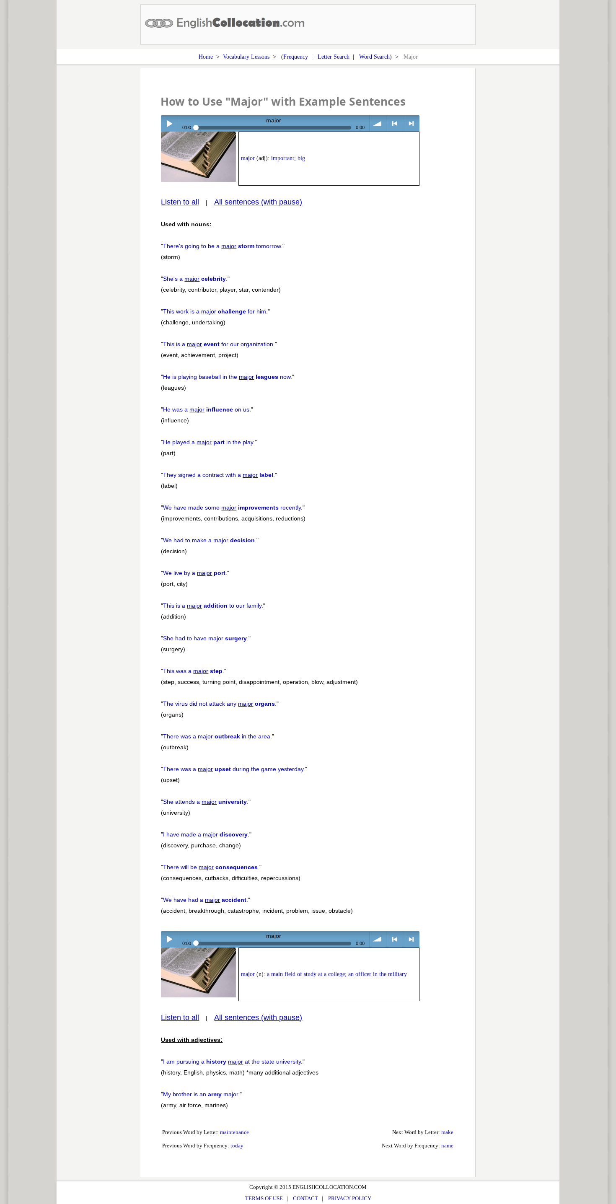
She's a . (195, 278)
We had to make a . (209, 540)
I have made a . (206, 834)
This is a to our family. (213, 605)
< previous (394, 123)
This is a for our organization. (219, 344)
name (447, 1145)
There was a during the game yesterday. (234, 769)
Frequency (295, 56)
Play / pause (169, 123)
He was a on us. (207, 409)
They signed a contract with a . (219, 474)
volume (378, 123)
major (248, 158)
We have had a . (205, 899)
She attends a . (205, 801)
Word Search (374, 56)
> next (411, 123)
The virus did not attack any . (220, 703)
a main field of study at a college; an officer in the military (337, 974)
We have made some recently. (233, 507)
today (236, 1145)
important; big (288, 158)
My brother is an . (201, 1094)
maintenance (234, 1132)
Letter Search (333, 56)
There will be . (211, 867)
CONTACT (305, 1198)
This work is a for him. (215, 311)
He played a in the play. (209, 442)
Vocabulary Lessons (246, 56)
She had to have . (205, 638)
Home (206, 56)
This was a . (193, 671)
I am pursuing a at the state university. (233, 1061)
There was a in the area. (217, 736)
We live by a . (195, 573)
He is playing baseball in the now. (227, 376)
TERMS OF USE (264, 1198)
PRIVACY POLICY (349, 1198)
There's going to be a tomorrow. (222, 246)
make (447, 1132)
